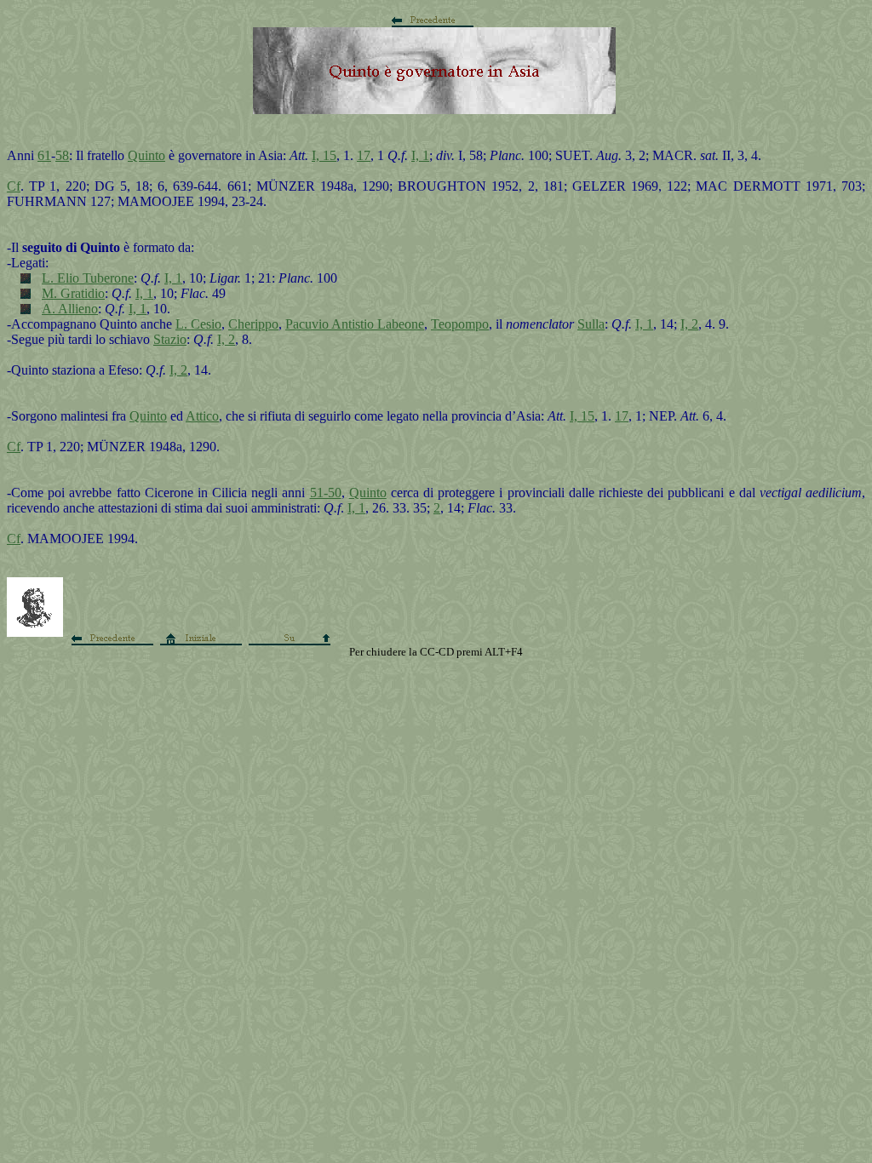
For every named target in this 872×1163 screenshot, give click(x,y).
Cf (13, 186)
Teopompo (460, 324)
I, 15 (324, 155)
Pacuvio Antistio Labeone (354, 324)
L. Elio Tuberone (88, 278)
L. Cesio (198, 324)
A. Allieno (70, 308)
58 (62, 155)
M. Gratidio (73, 293)
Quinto (146, 155)
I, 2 (689, 324)
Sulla (591, 324)
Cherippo (253, 324)
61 (44, 155)
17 (363, 155)
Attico (202, 416)
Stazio (169, 339)
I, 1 (420, 155)
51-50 (325, 492)
